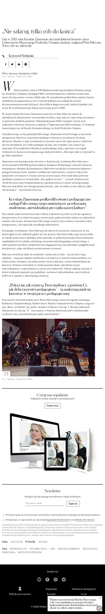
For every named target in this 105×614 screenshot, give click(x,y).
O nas (84, 594)
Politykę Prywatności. (85, 520)
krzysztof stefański (29, 552)
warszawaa (8, 552)
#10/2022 (42, 542)
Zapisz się (73, 503)
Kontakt (51, 594)
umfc (53, 549)
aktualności (90, 549)
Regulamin (51, 589)
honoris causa (38, 549)
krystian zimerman (69, 549)
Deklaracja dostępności (84, 589)
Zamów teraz (53, 405)
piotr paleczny (18, 549)
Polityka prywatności (20, 594)
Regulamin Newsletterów (58, 520)
